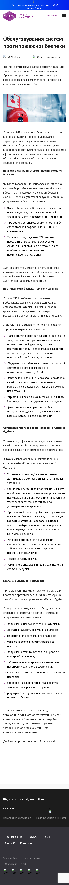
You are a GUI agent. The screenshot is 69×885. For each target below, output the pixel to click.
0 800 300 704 (51, 15)
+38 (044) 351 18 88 (14, 864)
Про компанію (13, 837)
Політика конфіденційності (51, 817)
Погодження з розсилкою (17, 817)
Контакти (26, 843)
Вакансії (9, 843)
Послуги (32, 837)
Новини (47, 837)
